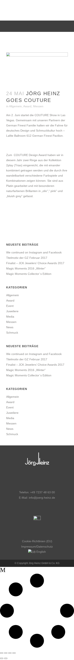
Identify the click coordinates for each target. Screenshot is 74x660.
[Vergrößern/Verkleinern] (1, 653)
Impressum (28, 546)
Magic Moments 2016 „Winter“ (26, 268)
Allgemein (15, 106)
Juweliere (12, 311)
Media (10, 316)
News (9, 327)
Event (10, 305)
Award (27, 106)
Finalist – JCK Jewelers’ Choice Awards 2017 (35, 263)
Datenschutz (45, 546)
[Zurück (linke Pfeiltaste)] (1, 658)
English (41, 551)
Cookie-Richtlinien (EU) (37, 541)
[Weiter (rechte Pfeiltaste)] (5, 658)
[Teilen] (10, 653)
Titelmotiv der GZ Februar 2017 (26, 257)
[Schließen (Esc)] (14, 653)
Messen (38, 106)
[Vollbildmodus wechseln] (5, 653)
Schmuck (12, 332)
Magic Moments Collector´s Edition (28, 273)
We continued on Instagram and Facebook (34, 252)
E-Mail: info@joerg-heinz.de (37, 497)
